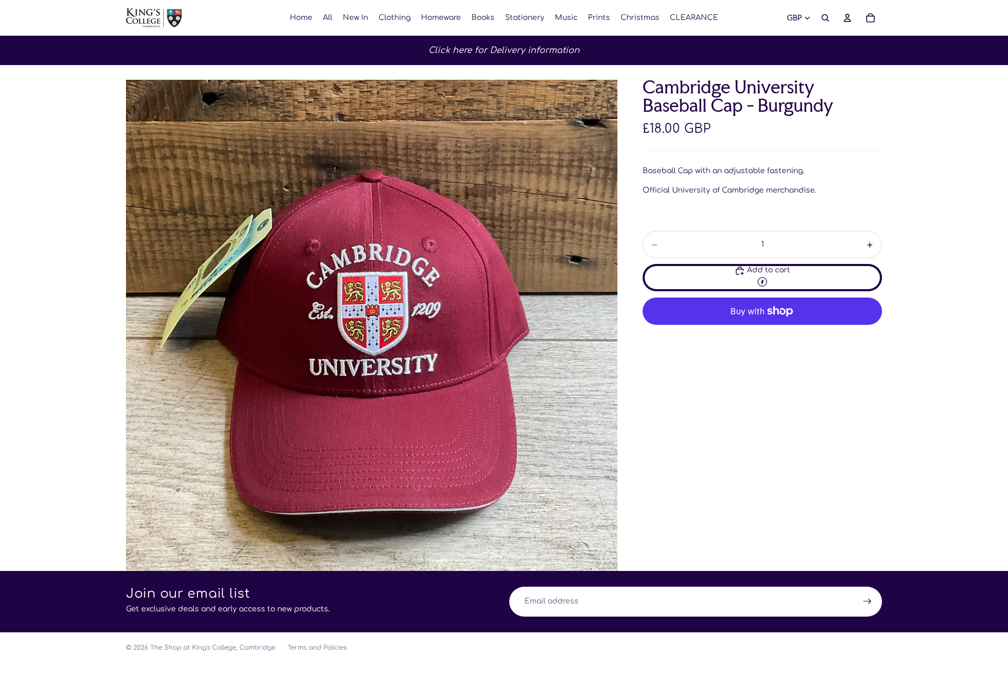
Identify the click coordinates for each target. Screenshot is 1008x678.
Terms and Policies (317, 647)
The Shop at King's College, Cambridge (212, 647)
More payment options (762, 335)
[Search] (825, 17)
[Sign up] (867, 601)
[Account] (847, 17)
